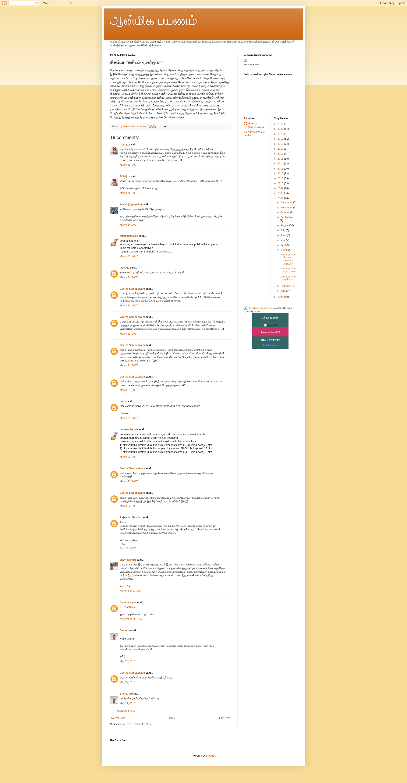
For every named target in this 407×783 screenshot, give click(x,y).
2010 (280, 183)
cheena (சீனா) (128, 559)
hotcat (123, 401)
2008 (280, 193)
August (284, 225)
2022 (280, 124)
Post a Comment (125, 710)
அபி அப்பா (125, 144)
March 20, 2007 (129, 224)
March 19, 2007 (129, 164)
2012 (280, 173)
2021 (280, 128)
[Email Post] (164, 126)
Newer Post (118, 718)
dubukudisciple (129, 235)
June (283, 235)
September (286, 217)
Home (171, 718)
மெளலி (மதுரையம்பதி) (132, 204)
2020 (280, 133)
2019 (280, 138)
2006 (280, 296)
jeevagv (124, 267)
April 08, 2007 (128, 548)
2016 (280, 153)
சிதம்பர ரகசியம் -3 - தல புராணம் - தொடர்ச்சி (288, 259)
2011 (280, 178)
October (285, 212)
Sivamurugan (128, 602)
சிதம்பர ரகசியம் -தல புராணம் (288, 270)
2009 (280, 188)
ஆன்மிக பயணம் (153, 20)
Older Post (224, 718)
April (283, 245)
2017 (280, 148)
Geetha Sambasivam (132, 288)
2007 (280, 198)
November (286, 207)
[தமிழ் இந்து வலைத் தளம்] (258, 307)
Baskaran (126, 630)
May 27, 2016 (127, 682)
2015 (280, 158)
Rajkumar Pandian (131, 517)
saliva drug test (251, 64)
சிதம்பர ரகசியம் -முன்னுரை (288, 278)
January (285, 290)
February (285, 285)
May (283, 240)
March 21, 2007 (129, 256)
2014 (280, 163)
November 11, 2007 (131, 619)
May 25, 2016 (127, 661)
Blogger (210, 755)
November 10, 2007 (131, 590)
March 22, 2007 (129, 456)
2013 (280, 168)
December (286, 202)
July (283, 230)
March (284, 250)
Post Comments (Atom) (139, 724)
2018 (280, 143)
